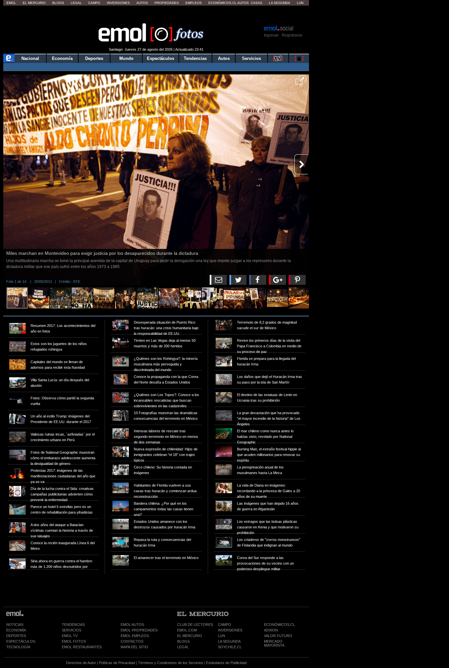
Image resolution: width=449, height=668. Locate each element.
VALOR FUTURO (278, 636)
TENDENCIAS (73, 625)
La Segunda (279, 3)
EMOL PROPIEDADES (139, 630)
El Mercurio (34, 3)
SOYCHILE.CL (230, 647)
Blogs (58, 3)
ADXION (271, 630)
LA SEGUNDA (229, 641)
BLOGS (183, 641)
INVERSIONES (230, 630)
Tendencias (195, 58)
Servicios (251, 58)
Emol (11, 3)
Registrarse (292, 35)
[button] (301, 82)
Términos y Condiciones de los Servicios (170, 663)
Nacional (30, 58)
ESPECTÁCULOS (20, 641)
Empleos (193, 3)
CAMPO (224, 625)
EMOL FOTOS (74, 641)
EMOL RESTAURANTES (82, 647)
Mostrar (156, 15)
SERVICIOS (71, 630)
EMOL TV (70, 636)
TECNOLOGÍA (18, 647)
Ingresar (271, 35)
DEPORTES (16, 636)
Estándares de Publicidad (226, 663)
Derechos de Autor (81, 663)
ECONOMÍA (16, 630)
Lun (300, 3)
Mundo (126, 58)
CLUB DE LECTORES (195, 625)
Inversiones (118, 3)
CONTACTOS (132, 641)
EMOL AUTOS (132, 625)
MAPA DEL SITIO (134, 647)
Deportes (94, 58)
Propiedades (166, 3)
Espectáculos (160, 58)
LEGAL (183, 647)
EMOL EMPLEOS (135, 636)
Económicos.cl (222, 3)
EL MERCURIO (189, 636)
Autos (142, 3)
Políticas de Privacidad (117, 663)
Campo (94, 3)
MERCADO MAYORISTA (274, 643)
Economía (62, 58)
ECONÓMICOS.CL (279, 625)
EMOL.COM (187, 630)
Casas (256, 3)
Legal (76, 3)
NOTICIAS (14, 625)
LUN (221, 636)
